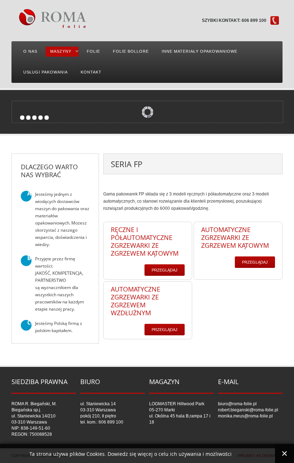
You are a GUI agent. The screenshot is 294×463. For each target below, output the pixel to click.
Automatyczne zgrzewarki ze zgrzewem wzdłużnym (135, 301)
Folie (93, 51)
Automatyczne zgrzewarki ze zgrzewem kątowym (235, 237)
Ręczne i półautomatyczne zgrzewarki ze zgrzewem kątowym (145, 241)
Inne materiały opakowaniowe (199, 51)
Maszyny (60, 51)
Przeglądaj (164, 270)
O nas (30, 51)
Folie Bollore (131, 51)
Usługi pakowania (45, 72)
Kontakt (91, 72)
